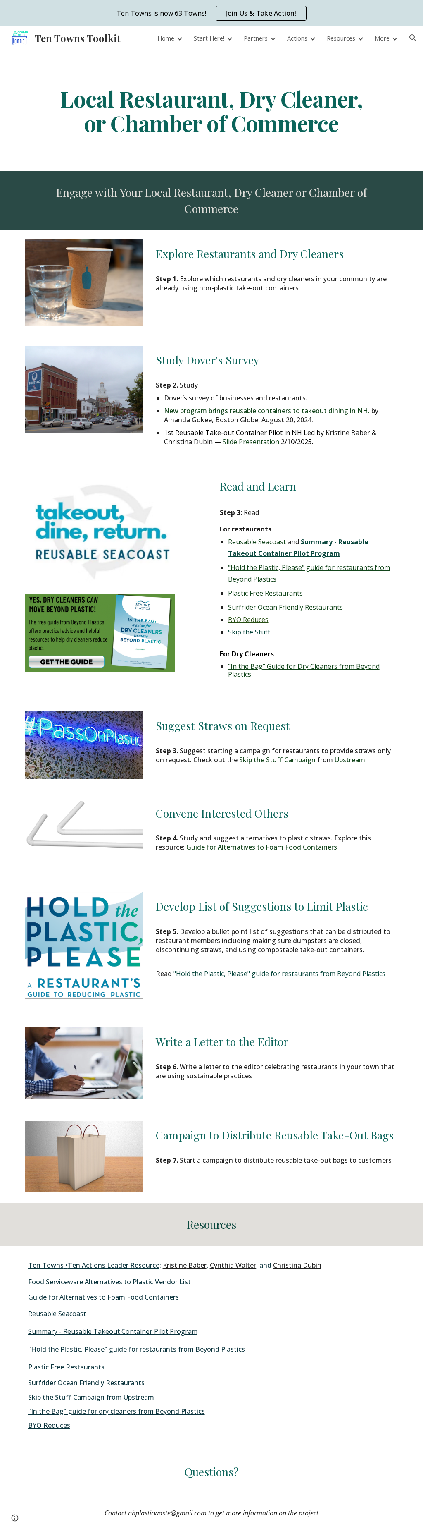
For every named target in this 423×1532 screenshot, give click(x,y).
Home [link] (165, 38)
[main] (211, 110)
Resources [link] (341, 38)
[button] (413, 38)
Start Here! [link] (209, 38)
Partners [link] (256, 38)
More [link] (382, 38)
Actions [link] (297, 38)
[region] (211, 13)
